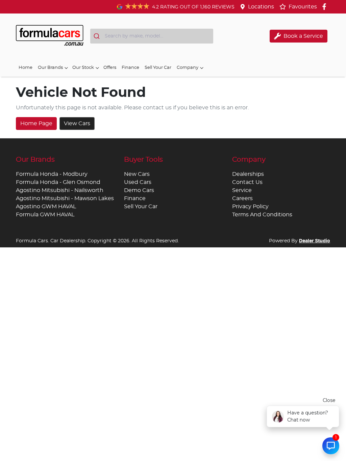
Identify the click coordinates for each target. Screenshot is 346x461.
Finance (130, 67)
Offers (109, 67)
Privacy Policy (250, 206)
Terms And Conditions (262, 214)
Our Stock (83, 67)
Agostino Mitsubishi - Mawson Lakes (65, 198)
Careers (242, 198)
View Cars (77, 123)
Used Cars (137, 182)
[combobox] (151, 36)
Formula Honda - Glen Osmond (58, 182)
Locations (261, 6)
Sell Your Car (158, 67)
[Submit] (97, 36)
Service (242, 190)
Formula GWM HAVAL (45, 214)
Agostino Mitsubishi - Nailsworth (59, 190)
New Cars (137, 174)
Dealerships (248, 174)
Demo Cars (139, 190)
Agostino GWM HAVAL (46, 206)
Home (25, 67)
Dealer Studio (314, 241)
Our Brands (50, 67)
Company (187, 67)
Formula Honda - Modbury (52, 174)
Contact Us (247, 182)
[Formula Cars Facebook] (325, 6)
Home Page (36, 123)
